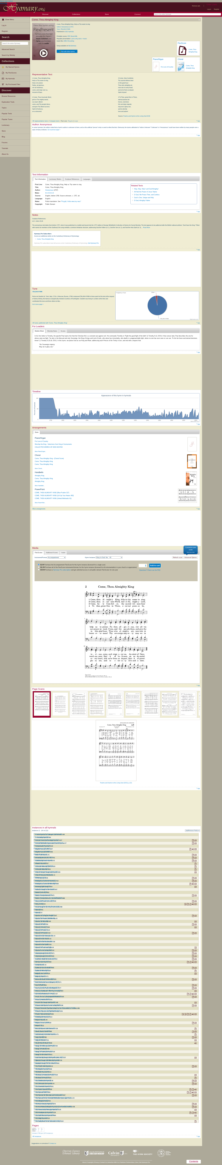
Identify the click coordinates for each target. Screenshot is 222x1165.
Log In (4, 25)
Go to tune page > (37, 304)
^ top (198, 121)
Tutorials (5, 148)
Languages (86, 179)
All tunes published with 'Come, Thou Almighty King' (49, 323)
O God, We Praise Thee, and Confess (147, 195)
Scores (63, 331)
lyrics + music (82, 39)
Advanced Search (8, 49)
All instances (36, 1136)
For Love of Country (167, 67)
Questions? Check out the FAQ (149, 570)
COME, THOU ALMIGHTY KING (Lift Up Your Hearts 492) (54, 495)
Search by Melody (8, 55)
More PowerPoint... (40, 502)
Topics (4, 108)
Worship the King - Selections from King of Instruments (53, 444)
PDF (69, 36)
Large (76, 121)
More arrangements (38, 509)
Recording (71, 41)
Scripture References (72, 179)
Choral (180, 59)
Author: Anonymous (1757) (65, 27)
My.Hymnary (72, 46)
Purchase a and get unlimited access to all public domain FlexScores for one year (79, 570)
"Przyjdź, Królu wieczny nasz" (71, 201)
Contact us (52, 1143)
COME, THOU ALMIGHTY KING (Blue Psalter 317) (52, 492)
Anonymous (49, 190)
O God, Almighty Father (142, 200)
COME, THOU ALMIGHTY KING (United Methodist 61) (53, 498)
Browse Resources (8, 96)
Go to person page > (54, 130)
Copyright (90, 1162)
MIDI (65, 41)
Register (216, 9)
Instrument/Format (41, 557)
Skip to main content (6, 1)
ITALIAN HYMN (37, 291)
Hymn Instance (90, 557)
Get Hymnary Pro (93, 243)
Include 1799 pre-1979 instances (42, 1133)
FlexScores (38, 552)
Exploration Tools (8, 102)
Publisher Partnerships (127, 1162)
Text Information (40, 179)
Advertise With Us (113, 1162)
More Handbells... (40, 485)
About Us (5, 154)
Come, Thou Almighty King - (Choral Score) (49, 458)
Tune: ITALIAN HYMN (63, 29)
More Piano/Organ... (40, 451)
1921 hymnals (69, 31)
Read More (146, 227)
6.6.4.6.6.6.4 (49, 193)
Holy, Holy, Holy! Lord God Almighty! (146, 189)
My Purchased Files (13, 84)
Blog (3, 137)
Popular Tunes (7, 119)
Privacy (96, 1162)
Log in (209, 9)
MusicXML (74, 36)
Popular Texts (7, 113)
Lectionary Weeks (55, 179)
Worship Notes (52, 331)
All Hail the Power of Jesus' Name (145, 192)
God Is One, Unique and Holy (144, 197)
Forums (4, 142)
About (84, 1162)
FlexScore (182, 43)
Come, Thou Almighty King (45, 239)
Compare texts (54, 121)
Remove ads (196, 6)
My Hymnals (10, 78)
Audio (63, 552)
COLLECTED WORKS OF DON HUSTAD (49, 447)
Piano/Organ (158, 59)
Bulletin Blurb (39, 331)
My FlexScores (11, 73)
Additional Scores (52, 552)
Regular (70, 121)
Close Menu (9, 19)
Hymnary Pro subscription (62, 570)
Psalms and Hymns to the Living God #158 (136, 116)
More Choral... (39, 468)
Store (107, 14)
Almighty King (39, 475)
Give (136, 1162)
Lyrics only (74, 39)
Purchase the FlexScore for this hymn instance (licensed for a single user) (72, 565)
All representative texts (40, 121)
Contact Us (103, 1162)
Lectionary (5, 125)
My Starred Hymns (12, 67)
